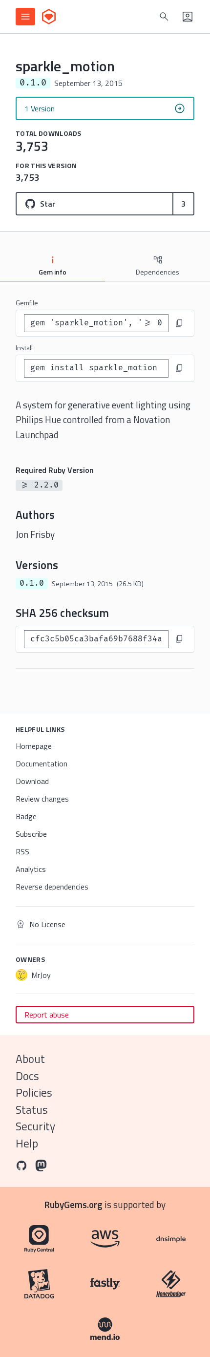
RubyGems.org (73, 1204)
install (24, 347)
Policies (34, 1092)
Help (27, 1143)
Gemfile (27, 302)
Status (32, 1109)
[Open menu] (25, 16)
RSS (22, 851)
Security (35, 1126)
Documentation (41, 763)
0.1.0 (32, 583)
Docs (27, 1075)
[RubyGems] (49, 16)
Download (32, 781)
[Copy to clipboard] (179, 323)
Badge (26, 816)
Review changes (42, 799)
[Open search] (164, 16)
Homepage (34, 746)
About (30, 1058)
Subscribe (31, 834)
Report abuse (46, 1014)
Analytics (31, 869)
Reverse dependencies (52, 886)
